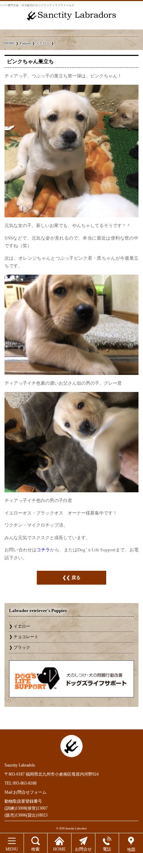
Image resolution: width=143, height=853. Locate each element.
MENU (12, 849)
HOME (59, 849)
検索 (35, 849)
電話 (107, 849)
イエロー (22, 626)
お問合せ (83, 849)
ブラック (22, 647)
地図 (131, 849)
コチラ (43, 549)
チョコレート (26, 636)
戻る (76, 577)
